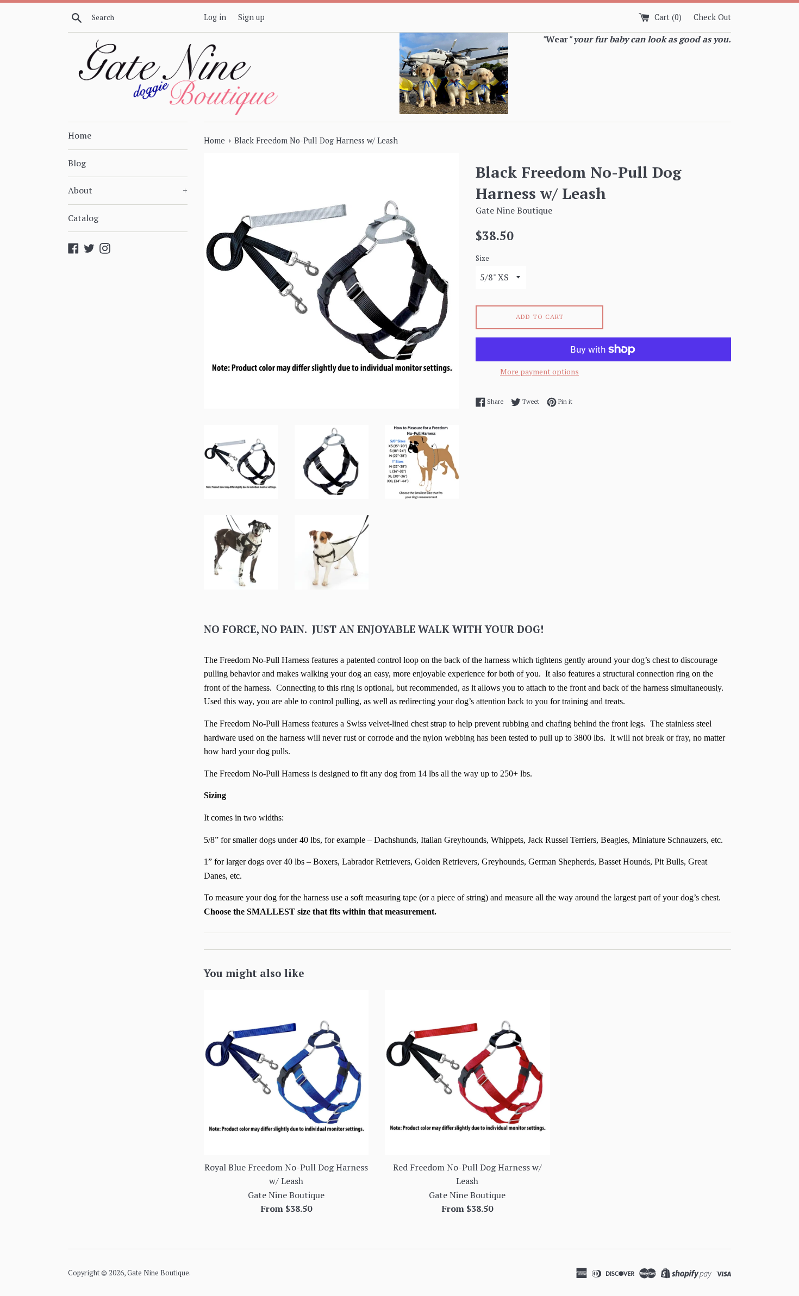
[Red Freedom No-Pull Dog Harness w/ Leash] (467, 1072)
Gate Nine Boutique (158, 1273)
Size (482, 258)
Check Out (712, 17)
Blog (77, 163)
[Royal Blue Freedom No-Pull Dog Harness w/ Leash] (286, 1072)
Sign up (251, 17)
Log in (215, 17)
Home (79, 135)
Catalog (83, 218)
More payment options (539, 371)
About (128, 190)
